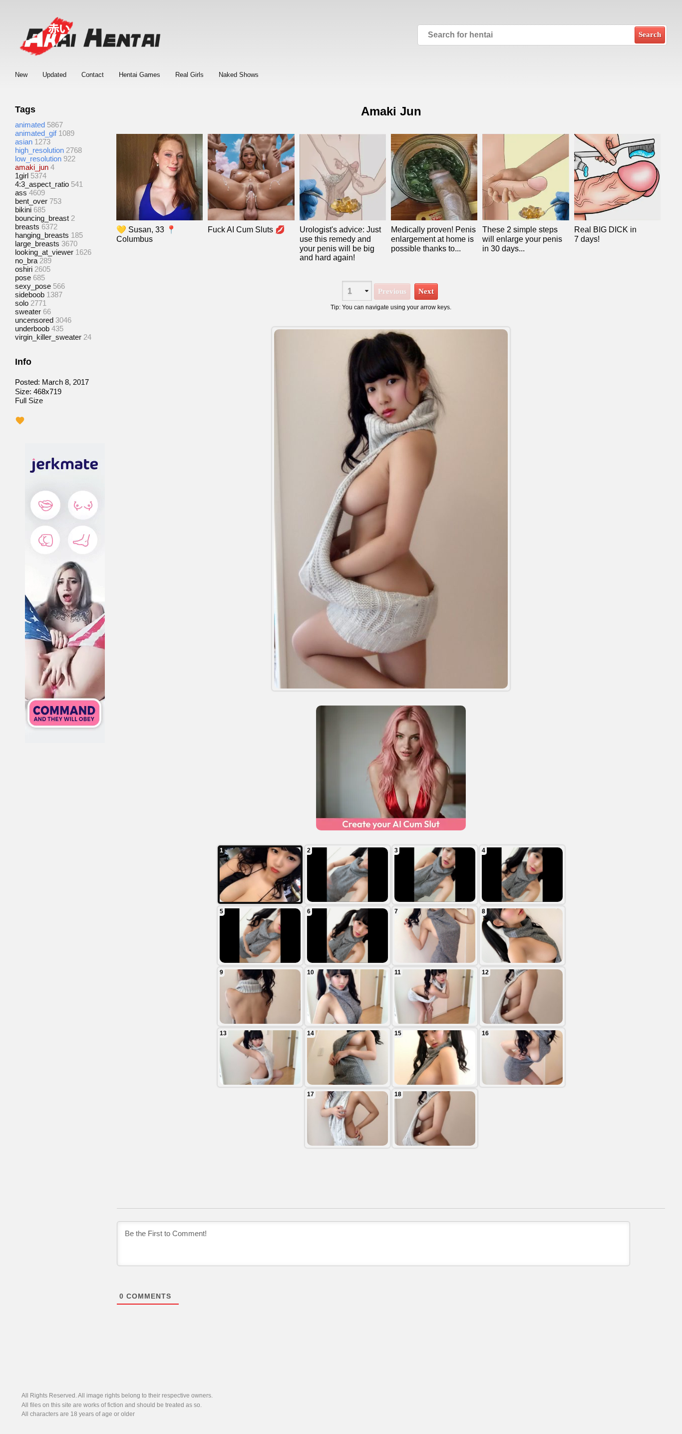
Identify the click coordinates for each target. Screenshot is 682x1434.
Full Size (29, 400)
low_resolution (38, 158)
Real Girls (189, 74)
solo (21, 303)
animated (30, 124)
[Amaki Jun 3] (522, 1057)
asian (23, 141)
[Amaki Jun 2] (347, 1118)
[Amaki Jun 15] (522, 874)
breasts (27, 226)
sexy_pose (33, 286)
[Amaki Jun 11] (522, 935)
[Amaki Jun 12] (434, 935)
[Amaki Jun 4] (434, 1057)
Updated (54, 74)
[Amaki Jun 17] (347, 874)
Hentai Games (139, 74)
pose (23, 277)
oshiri (23, 269)
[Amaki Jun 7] (522, 996)
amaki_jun (31, 167)
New (21, 74)
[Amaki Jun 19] (260, 874)
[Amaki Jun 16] (434, 874)
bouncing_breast (42, 218)
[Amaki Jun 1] (434, 1118)
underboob (32, 328)
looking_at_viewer (44, 252)
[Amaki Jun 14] (260, 935)
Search (650, 34)
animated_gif (35, 133)
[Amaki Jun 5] (347, 1057)
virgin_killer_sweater (48, 337)
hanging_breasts (42, 235)
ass (21, 192)
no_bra (26, 260)
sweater (28, 311)
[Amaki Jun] (391, 509)
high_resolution (39, 150)
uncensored (34, 320)
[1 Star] (20, 421)
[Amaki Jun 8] (434, 996)
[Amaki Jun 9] (347, 996)
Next (426, 291)
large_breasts (37, 243)
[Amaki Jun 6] (260, 1057)
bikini (23, 209)
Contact (92, 74)
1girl (21, 175)
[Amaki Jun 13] (347, 935)
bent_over (31, 201)
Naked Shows (239, 74)
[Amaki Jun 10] (260, 996)
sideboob (29, 294)
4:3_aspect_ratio (42, 184)
